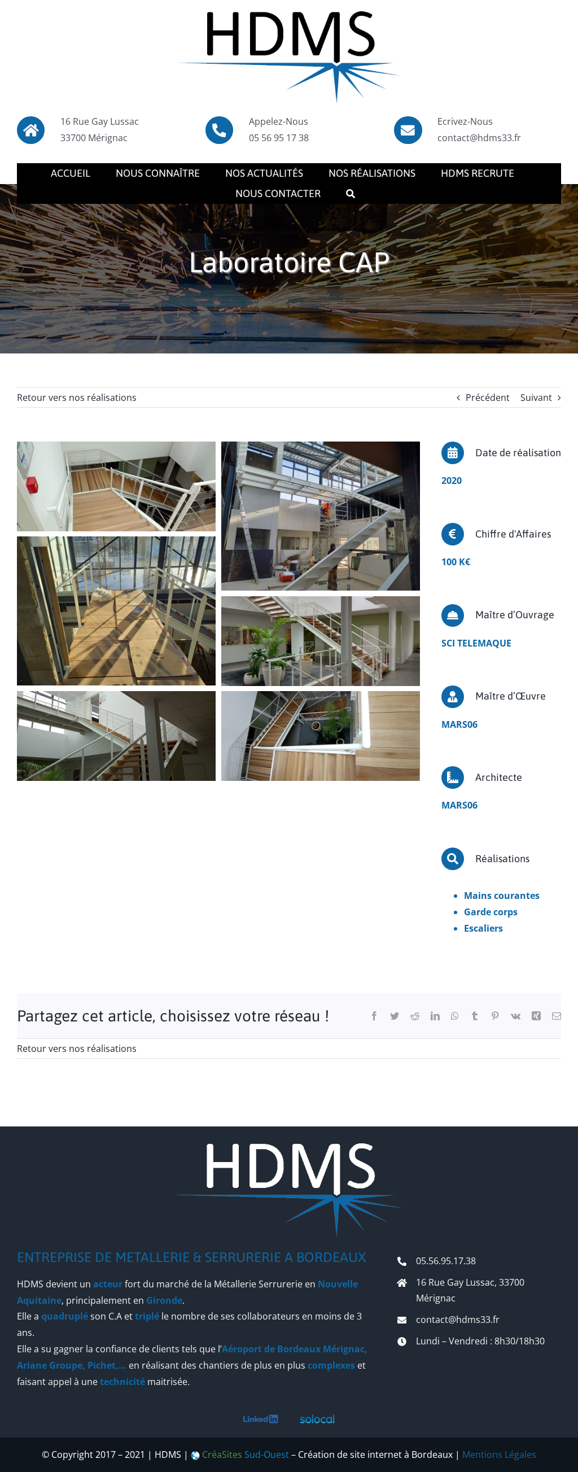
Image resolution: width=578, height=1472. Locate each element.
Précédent (488, 397)
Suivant (536, 397)
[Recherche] (350, 194)
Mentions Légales (499, 1454)
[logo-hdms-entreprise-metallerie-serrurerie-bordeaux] (289, 16)
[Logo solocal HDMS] (317, 1419)
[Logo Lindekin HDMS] (260, 1419)
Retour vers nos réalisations (77, 397)
